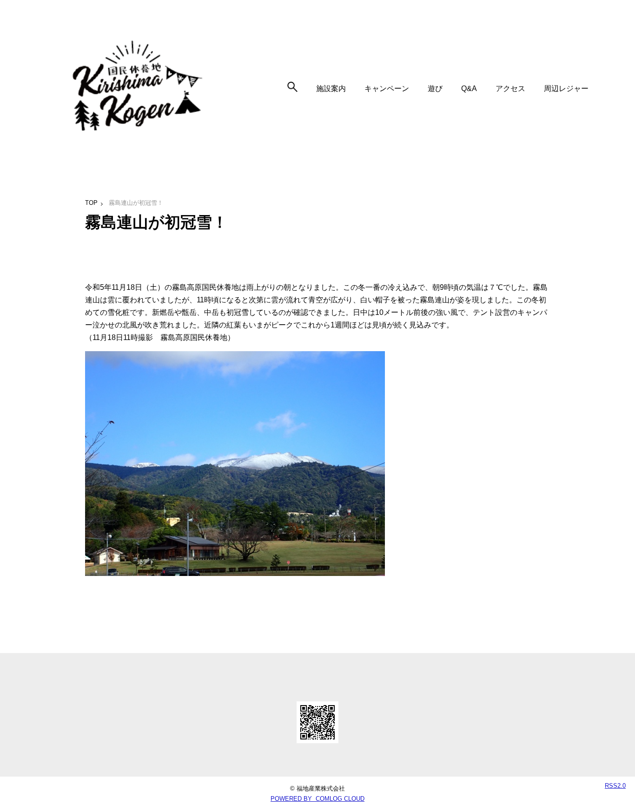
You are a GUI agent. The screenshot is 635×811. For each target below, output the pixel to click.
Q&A (469, 88)
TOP (91, 202)
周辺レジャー (566, 88)
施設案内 (331, 88)
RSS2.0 (615, 785)
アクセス (510, 88)
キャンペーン (386, 88)
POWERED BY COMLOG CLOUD (317, 798)
